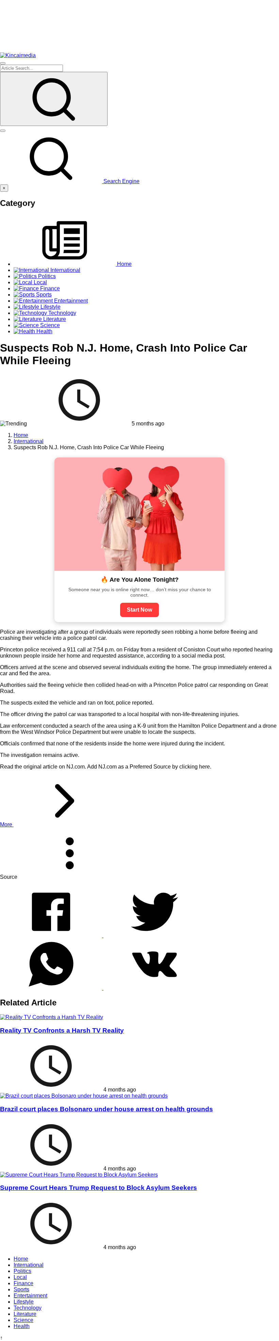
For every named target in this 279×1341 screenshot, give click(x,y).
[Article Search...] (54, 99)
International (29, 1265)
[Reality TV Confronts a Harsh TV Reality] (51, 1017)
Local (20, 1277)
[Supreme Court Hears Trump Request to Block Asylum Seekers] (79, 1175)
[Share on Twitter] (154, 935)
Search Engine (121, 181)
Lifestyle (24, 1302)
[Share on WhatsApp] (51, 988)
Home (21, 1259)
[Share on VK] (154, 988)
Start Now (139, 610)
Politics (22, 1271)
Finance (23, 1283)
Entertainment (30, 1295)
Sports (21, 1289)
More (7, 824)
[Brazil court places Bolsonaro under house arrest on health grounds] (84, 1096)
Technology (28, 1308)
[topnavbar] (2, 63)
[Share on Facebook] (51, 935)
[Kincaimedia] (18, 55)
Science (23, 1320)
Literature (25, 1314)
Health (22, 1326)
